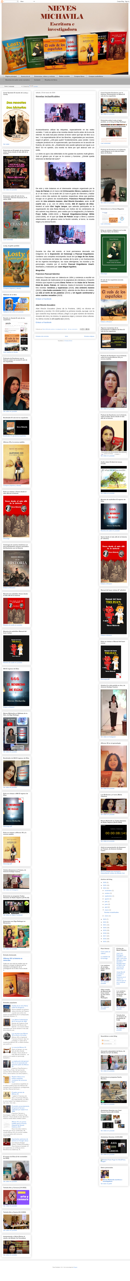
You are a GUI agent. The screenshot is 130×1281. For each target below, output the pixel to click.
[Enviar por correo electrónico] (81, 329)
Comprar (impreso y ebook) (12, 288)
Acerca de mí (25, 76)
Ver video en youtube (10, 752)
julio (106, 901)
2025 (105, 885)
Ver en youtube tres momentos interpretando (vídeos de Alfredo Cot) (113, 872)
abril (106, 907)
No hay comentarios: (73, 329)
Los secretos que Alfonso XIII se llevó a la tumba (20, 1034)
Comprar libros (79, 76)
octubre (107, 893)
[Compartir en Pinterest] (89, 329)
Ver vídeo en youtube (10, 189)
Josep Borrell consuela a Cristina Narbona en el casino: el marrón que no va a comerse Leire (121, 978)
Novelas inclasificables (48, 96)
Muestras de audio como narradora (17, 80)
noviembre (108, 890)
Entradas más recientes (42, 336)
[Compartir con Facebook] (87, 329)
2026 (105, 882)
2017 (105, 936)
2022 (105, 922)
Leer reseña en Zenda (10, 352)
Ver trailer (6, 144)
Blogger (75, 1267)
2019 (105, 930)
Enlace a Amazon (8, 707)
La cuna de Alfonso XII (19, 1047)
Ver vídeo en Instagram (10, 890)
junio (106, 904)
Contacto (37, 80)
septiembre (108, 896)
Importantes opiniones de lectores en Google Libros (20, 1140)
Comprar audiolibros (96, 76)
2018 (105, 933)
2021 (105, 925)
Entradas (106, 1040)
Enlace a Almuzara (9, 587)
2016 (105, 938)
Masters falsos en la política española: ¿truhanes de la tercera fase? (19, 1079)
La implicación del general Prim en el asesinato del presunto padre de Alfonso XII (20, 1063)
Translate (35, 86)
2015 (105, 941)
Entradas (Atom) (68, 340)
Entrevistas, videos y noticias (44, 76)
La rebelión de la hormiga (105, 957)
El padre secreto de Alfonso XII (18, 1093)
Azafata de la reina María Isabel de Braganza (20, 1006)
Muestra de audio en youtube (12, 625)
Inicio (66, 336)
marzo (107, 910)
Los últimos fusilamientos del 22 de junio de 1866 (20, 1020)
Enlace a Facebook (43, 299)
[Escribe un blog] (83, 329)
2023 (105, 919)
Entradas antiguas (89, 336)
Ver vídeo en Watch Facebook (13, 915)
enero (107, 916)
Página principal (11, 76)
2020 (105, 927)
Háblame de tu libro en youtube (13, 312)
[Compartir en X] (85, 329)
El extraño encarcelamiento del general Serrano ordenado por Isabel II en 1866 (20, 1108)
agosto (107, 899)
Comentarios (107, 1043)
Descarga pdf (7, 826)
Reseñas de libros (51, 80)
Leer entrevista (8, 239)
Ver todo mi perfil (106, 1183)
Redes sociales (64, 76)
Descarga (6, 538)
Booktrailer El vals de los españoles (14, 436)
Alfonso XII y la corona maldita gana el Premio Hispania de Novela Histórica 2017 (19, 1124)
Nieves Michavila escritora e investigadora (112, 1180)
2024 (105, 888)
